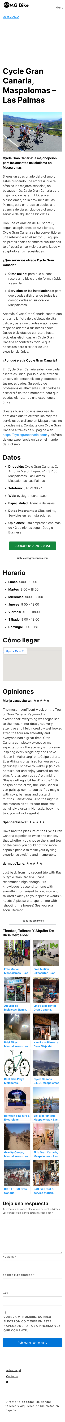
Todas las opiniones (32, 920)
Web (5, 1293)
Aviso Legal (13, 1370)
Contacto (12, 1376)
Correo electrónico (19, 1275)
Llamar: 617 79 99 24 (32, 546)
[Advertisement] (32, 43)
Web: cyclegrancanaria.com (32, 558)
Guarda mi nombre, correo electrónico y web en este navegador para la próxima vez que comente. (32, 1323)
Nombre (9, 1256)
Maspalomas (11, 17)
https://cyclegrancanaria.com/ (25, 435)
